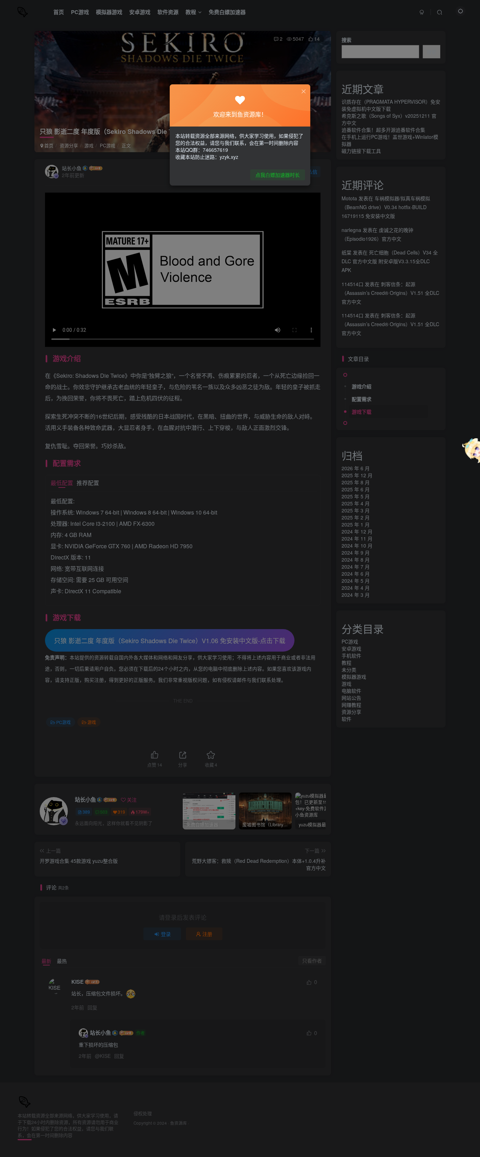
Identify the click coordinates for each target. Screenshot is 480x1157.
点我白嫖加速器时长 (277, 174)
